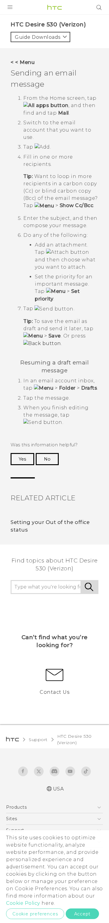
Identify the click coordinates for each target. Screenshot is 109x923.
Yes (22, 459)
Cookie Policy (23, 903)
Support (38, 739)
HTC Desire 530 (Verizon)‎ (74, 739)
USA (58, 789)
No (47, 459)
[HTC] (54, 7)
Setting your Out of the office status (50, 526)
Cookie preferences (35, 914)
